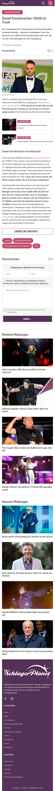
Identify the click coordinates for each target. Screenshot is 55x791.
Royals (6, 743)
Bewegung (8, 747)
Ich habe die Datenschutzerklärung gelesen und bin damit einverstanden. (26, 311)
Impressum (8, 765)
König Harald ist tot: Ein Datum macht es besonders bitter (27, 652)
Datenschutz (9, 761)
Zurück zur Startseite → (27, 231)
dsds (36, 246)
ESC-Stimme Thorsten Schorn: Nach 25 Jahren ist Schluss (27, 574)
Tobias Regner (8, 217)
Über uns (7, 773)
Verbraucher (8, 739)
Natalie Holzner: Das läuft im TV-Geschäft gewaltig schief (27, 488)
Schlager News (12, 12)
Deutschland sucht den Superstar (17, 246)
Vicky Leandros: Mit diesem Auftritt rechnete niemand (24, 371)
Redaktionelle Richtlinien (13, 777)
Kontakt (7, 769)
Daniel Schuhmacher (41, 158)
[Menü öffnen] (50, 3)
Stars (6, 716)
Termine (7, 728)
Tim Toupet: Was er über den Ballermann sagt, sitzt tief (27, 449)
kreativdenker (8, 50)
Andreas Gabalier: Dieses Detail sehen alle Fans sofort (35, 141)
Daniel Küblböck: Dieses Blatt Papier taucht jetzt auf (25, 613)
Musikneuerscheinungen (13, 724)
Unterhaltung (9, 720)
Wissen (7, 735)
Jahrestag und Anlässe (12, 732)
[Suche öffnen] (43, 3)
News (6, 712)
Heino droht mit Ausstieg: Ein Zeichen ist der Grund (27, 536)
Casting (7, 240)
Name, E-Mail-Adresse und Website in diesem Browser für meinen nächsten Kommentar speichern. (25, 282)
